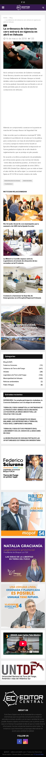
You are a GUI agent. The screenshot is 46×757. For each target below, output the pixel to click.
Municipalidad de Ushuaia (12, 155)
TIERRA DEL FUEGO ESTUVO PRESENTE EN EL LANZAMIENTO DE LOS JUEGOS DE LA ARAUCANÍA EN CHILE (22, 405)
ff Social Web (39, 729)
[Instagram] (25, 715)
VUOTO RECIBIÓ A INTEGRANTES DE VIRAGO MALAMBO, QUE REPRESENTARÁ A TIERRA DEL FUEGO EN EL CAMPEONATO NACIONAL (20, 396)
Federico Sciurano (10, 340)
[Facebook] (19, 715)
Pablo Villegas (8, 359)
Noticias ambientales (11, 356)
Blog (5, 25)
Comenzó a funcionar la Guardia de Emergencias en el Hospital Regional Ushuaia (22, 271)
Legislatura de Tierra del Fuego (14, 349)
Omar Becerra (27, 155)
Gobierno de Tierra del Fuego (14, 343)
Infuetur (6, 346)
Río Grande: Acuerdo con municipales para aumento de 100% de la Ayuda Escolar (21, 199)
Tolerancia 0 (8, 158)
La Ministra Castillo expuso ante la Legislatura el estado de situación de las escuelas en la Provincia (20, 235)
